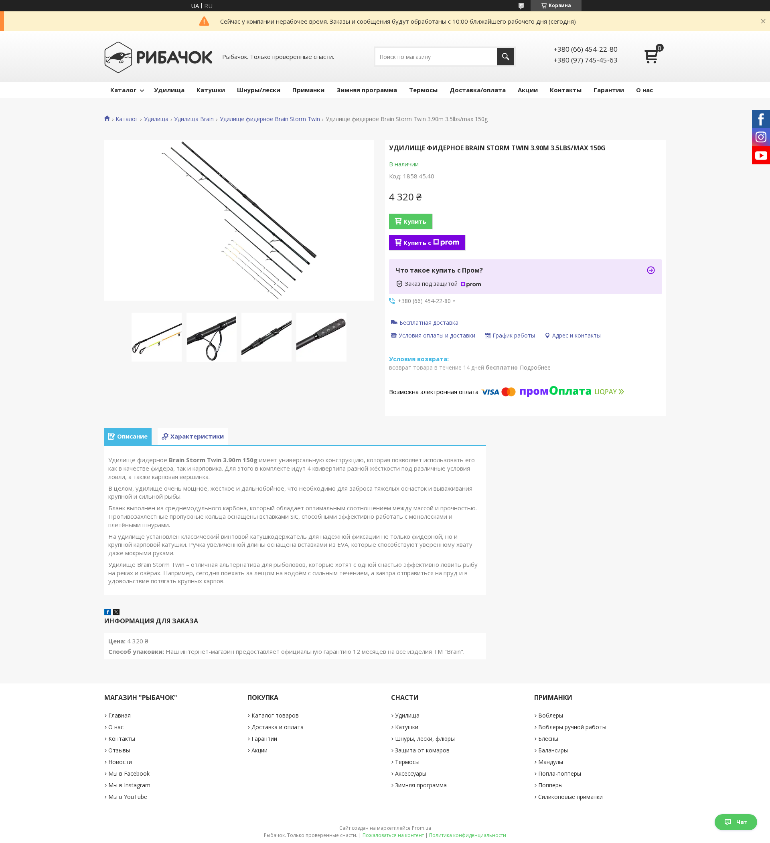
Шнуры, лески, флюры (425, 738)
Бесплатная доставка (428, 322)
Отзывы (119, 750)
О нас (644, 90)
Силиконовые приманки (570, 797)
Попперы (550, 785)
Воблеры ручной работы (572, 727)
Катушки (211, 90)
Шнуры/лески (258, 90)
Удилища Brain (194, 119)
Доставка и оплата (277, 727)
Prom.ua (421, 828)
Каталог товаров (275, 715)
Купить (414, 221)
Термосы (423, 90)
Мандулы (550, 762)
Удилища (169, 90)
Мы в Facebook (129, 773)
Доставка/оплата (478, 90)
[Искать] (505, 56)
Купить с (417, 243)
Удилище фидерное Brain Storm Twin (270, 119)
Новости (120, 762)
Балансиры (553, 750)
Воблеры (550, 715)
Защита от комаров (422, 750)
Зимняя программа (366, 90)
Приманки (308, 90)
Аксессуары (410, 773)
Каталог (123, 90)
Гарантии (609, 90)
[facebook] (107, 613)
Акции (528, 90)
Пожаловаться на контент (393, 835)
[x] (116, 613)
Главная (119, 715)
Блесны (548, 738)
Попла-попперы (559, 773)
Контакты (566, 90)
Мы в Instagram (129, 785)
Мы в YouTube (127, 797)
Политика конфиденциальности (467, 835)
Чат (742, 822)
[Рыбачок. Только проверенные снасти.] (158, 56)
